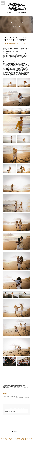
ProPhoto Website (20, 439)
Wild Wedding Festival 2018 (10, 396)
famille (15, 43)
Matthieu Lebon (21, 70)
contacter (16, 387)
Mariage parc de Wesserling (22, 398)
